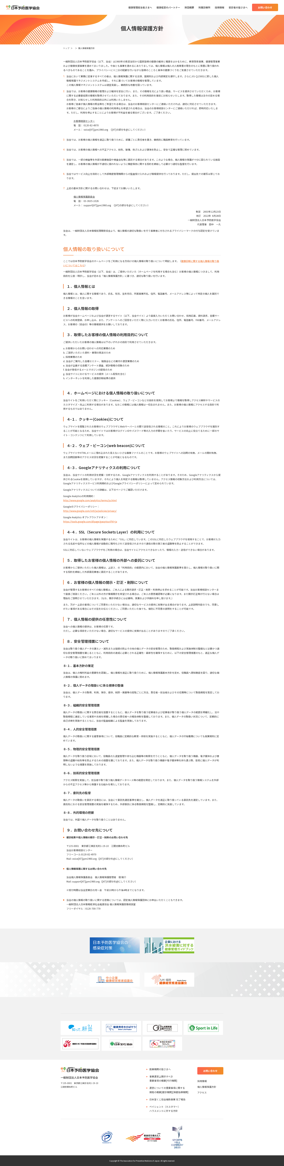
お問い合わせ (265, 7)
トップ (66, 48)
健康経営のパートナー (168, 7)
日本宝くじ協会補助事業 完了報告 (167, 1099)
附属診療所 (204, 7)
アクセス (202, 1092)
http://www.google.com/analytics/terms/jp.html (90, 500)
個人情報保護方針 (206, 1087)
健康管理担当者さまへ (140, 7)
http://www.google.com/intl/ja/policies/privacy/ (90, 511)
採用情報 (219, 7)
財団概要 (189, 7)
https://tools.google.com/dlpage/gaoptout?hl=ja (90, 521)
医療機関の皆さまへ (160, 1069)
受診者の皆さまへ (238, 7)
